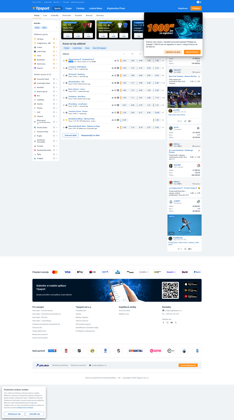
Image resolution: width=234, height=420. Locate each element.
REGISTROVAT (192, 52)
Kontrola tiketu (124, 310)
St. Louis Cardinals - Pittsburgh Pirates (181, 151)
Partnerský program (83, 324)
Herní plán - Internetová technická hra (46, 314)
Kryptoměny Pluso (116, 8)
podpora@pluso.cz (99, 365)
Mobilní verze (124, 314)
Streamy (100, 15)
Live (45, 15)
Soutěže (78, 15)
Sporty (57, 8)
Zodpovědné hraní (39, 331)
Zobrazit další (71, 135)
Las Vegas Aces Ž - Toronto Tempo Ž (183, 188)
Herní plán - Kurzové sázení (42, 310)
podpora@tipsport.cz (173, 310)
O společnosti (81, 310)
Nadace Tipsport (82, 317)
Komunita (67, 15)
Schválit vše (34, 414)
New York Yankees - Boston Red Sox (183, 76)
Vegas (68, 8)
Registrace (183, 8)
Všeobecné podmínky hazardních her (46, 324)
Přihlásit (196, 8)
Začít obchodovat (188, 365)
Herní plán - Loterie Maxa (41, 321)
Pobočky (66, 2)
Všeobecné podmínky (60, 365)
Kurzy (36, 15)
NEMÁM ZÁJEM (173, 52)
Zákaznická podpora (77, 2)
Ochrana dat (37, 327)
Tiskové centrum (82, 321)
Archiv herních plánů (40, 338)
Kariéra (78, 314)
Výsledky (55, 15)
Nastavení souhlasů (25, 407)
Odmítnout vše (14, 414)
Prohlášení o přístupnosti (85, 331)
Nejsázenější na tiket (90, 135)
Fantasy (80, 8)
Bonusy (89, 15)
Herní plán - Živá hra (39, 317)
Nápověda (48, 2)
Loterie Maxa (95, 8)
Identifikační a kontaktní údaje (87, 327)
